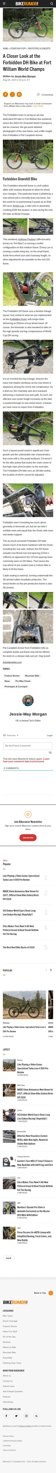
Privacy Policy (8, 1436)
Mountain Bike (32, 676)
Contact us (8, 1381)
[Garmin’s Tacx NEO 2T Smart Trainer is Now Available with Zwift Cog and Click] (9, 1161)
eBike (19, 1203)
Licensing (6, 1446)
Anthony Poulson (27, 239)
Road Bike (7, 1358)
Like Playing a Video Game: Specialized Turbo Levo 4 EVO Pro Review (32, 1068)
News (7, 681)
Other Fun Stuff (10, 1331)
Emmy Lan (18, 206)
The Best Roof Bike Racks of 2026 (19, 947)
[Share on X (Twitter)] (12, 94)
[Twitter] (16, 1415)
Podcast (6, 1397)
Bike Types (8, 1316)
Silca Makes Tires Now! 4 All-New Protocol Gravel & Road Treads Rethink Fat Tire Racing (20, 929)
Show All (8, 1258)
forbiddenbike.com (12, 662)
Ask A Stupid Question (13, 1391)
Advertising (8, 1402)
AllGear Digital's (25, 1426)
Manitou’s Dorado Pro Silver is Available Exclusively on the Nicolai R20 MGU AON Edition (33, 1211)
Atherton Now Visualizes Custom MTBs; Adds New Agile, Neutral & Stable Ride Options (32, 1139)
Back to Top (40, 1293)
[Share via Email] (19, 94)
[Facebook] (6, 1415)
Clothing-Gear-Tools (12, 1363)
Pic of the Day (9, 1337)
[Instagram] (26, 1415)
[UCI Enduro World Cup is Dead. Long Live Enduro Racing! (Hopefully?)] (9, 1115)
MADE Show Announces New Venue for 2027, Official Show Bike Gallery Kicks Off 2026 (21, 895)
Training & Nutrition (23, 1156)
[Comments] (39, 95)
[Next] (51, 970)
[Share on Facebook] (5, 94)
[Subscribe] (36, 1415)
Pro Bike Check (23, 681)
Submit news (9, 1386)
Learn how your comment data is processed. (26, 760)
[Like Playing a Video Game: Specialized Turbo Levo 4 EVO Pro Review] (24, 1004)
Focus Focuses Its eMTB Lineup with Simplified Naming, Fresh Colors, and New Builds (34, 1236)
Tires (18, 1178)
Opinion (19, 1110)
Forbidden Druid (18, 319)
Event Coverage (10, 1321)
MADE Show (21, 1085)
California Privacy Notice (12, 1441)
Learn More (38, 106)
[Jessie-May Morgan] (28, 702)
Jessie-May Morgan (25, 76)
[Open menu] (4, 3)
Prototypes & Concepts (16, 686)
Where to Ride (9, 1347)
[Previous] (46, 970)
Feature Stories (12, 676)
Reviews (6, 1022)
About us (7, 1375)
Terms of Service (9, 1450)
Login (49, 735)
